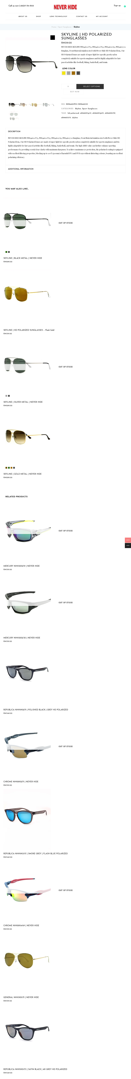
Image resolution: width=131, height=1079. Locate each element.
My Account (102, 16)
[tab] (65, 132)
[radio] (64, 73)
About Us (22, 16)
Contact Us (81, 16)
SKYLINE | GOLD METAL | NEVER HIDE (22, 474)
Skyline (77, 27)
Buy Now (74, 92)
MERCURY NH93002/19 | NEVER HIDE (21, 566)
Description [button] (14, 132)
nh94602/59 (110, 113)
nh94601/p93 (98, 113)
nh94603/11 (66, 118)
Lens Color (68, 69)
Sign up (117, 6)
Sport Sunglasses (65, 27)
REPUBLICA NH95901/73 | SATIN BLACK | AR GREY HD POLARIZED (35, 1069)
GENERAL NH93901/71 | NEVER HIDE (21, 997)
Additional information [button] (20, 169)
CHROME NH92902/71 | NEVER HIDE (20, 782)
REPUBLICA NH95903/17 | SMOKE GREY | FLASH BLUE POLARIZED (35, 854)
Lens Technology (58, 16)
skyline (75, 118)
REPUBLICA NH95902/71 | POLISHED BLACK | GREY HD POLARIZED (35, 710)
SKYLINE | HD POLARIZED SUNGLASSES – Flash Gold (28, 330)
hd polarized (73, 113)
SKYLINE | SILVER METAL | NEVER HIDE (23, 402)
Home (53, 27)
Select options (91, 86)
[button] (124, 5)
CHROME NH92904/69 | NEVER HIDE (21, 926)
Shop (38, 16)
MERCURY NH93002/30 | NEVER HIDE (21, 638)
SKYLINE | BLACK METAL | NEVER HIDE (22, 258)
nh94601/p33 (85, 113)
